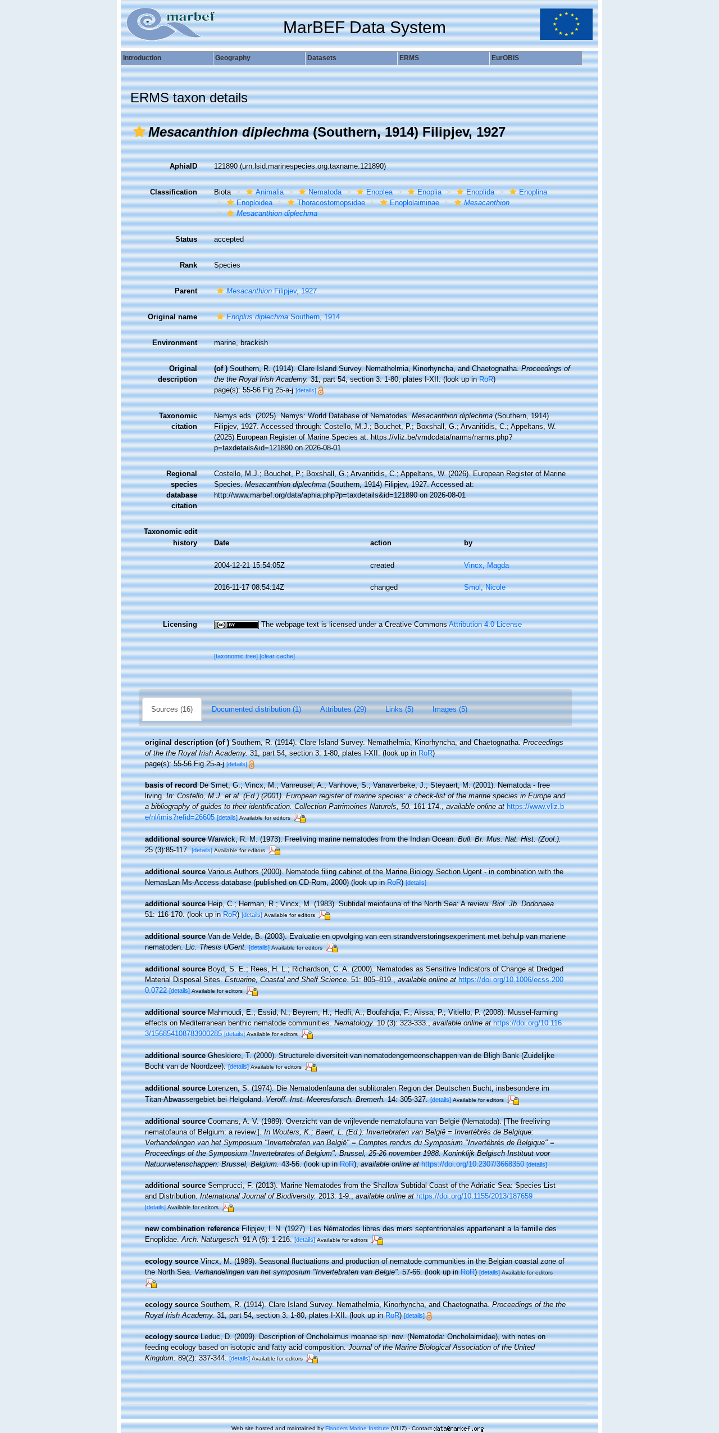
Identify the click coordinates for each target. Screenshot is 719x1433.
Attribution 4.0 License (485, 624)
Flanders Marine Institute (357, 1428)
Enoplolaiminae (414, 202)
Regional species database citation (181, 489)
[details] (305, 390)
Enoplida (480, 192)
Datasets (321, 58)
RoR (486, 379)
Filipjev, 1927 (271, 291)
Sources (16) (172, 709)
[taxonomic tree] (237, 656)
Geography (233, 58)
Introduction (142, 58)
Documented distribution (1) (256, 709)
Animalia (270, 192)
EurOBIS (505, 58)
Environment (174, 342)
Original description (177, 373)
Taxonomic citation (178, 421)
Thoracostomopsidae (331, 202)
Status (186, 239)
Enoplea (379, 192)
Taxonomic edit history (170, 536)
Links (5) (399, 709)
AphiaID (183, 166)
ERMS (409, 58)
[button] (139, 131)
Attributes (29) (343, 709)
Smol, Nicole (485, 587)
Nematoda (325, 192)
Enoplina (533, 192)
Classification (173, 192)
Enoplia (429, 192)
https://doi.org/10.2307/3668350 (472, 1164)
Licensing (180, 624)
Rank (188, 265)
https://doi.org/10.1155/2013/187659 (474, 1196)
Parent (186, 291)
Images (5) (450, 709)
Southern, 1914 (283, 317)
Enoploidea (254, 202)
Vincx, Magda (486, 565)
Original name (172, 317)
